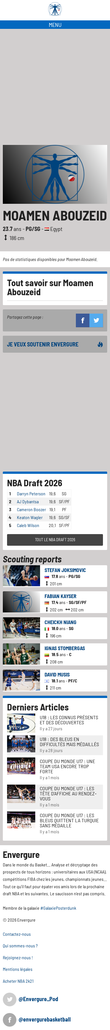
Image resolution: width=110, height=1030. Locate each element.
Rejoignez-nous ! (18, 957)
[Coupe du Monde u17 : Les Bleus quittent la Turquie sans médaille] (21, 819)
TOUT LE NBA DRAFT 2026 (55, 539)
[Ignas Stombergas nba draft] (21, 653)
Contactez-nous (17, 934)
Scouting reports (32, 558)
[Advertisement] (55, 87)
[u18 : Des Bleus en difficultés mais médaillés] (21, 743)
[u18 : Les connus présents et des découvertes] (21, 722)
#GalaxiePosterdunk (58, 908)
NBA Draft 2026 (34, 482)
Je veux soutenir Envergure (42, 344)
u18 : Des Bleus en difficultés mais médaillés (69, 741)
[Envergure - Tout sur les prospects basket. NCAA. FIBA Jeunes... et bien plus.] (55, 9)
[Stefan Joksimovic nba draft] (21, 575)
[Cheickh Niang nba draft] (21, 627)
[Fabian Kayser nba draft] (21, 601)
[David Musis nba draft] (21, 679)
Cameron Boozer (31, 509)
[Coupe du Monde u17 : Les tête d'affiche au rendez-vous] (21, 793)
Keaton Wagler (30, 517)
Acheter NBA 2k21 (18, 981)
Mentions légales (17, 969)
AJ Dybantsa (28, 501)
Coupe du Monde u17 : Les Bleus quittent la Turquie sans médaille (69, 820)
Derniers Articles (38, 706)
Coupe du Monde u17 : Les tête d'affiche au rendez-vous (68, 793)
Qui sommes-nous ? (20, 945)
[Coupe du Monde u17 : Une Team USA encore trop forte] (21, 765)
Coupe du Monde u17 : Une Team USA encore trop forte (67, 766)
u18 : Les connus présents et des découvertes (69, 719)
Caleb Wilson (28, 525)
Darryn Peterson (31, 493)
